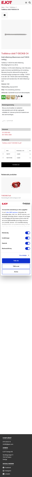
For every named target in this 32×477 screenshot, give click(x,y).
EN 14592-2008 (7, 135)
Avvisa (16, 271)
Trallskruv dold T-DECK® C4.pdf (11, 143)
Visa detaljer (23, 255)
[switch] (27, 238)
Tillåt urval (16, 266)
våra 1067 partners (12, 212)
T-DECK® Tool (6, 195)
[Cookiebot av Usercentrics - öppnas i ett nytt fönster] (23, 204)
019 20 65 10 (7, 442)
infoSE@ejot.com (8, 444)
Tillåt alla (16, 260)
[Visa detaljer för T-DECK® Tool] (16, 185)
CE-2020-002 (6, 132)
